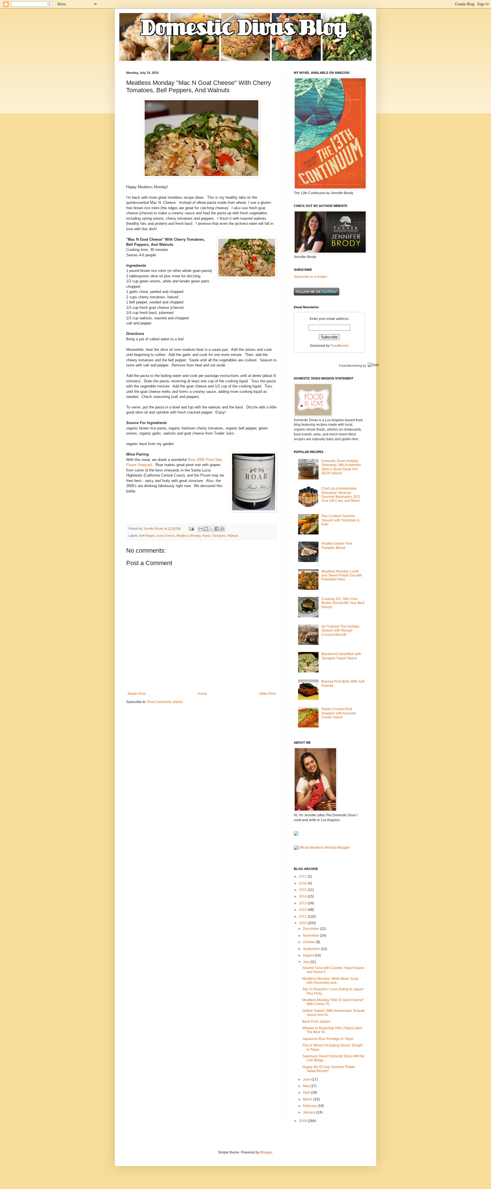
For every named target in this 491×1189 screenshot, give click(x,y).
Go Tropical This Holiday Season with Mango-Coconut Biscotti (340, 630)
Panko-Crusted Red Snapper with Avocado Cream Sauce (338, 713)
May (306, 1086)
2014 (303, 896)
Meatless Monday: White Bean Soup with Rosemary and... (330, 981)
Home (202, 694)
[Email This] (200, 529)
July (306, 962)
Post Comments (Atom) (165, 702)
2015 (303, 890)
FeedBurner (339, 346)
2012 (303, 910)
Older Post (267, 694)
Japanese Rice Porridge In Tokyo (327, 1039)
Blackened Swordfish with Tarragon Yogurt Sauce (341, 656)
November (311, 936)
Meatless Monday (188, 535)
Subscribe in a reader (310, 277)
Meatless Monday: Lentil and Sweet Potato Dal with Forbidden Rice (341, 575)
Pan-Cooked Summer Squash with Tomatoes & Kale (340, 520)
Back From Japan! (316, 1022)
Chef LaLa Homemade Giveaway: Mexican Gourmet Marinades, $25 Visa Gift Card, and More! (340, 494)
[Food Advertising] (296, 834)
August (309, 955)
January (309, 1112)
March (308, 1099)
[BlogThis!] (206, 529)
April (307, 1092)
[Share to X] (211, 529)
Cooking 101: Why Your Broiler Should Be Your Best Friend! (342, 603)
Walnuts (232, 535)
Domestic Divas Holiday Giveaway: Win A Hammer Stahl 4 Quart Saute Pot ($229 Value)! (341, 467)
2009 (303, 1121)
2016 (303, 883)
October (309, 942)
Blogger (266, 1152)
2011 (303, 917)
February (310, 1106)
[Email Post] (191, 528)
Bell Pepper (147, 535)
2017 (303, 876)
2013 (303, 903)
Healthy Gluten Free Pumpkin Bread (336, 546)
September (312, 949)
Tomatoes (219, 535)
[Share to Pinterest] (222, 529)
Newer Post (136, 694)
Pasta (206, 535)
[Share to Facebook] (217, 529)
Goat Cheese (165, 535)
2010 (303, 923)
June (307, 1079)
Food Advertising (350, 365)
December (311, 929)
